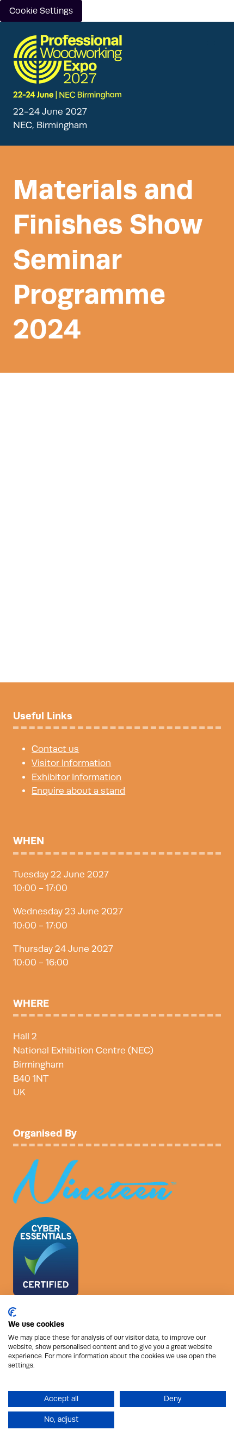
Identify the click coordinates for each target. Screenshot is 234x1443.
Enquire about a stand (78, 791)
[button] (211, 44)
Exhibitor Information (76, 777)
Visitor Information (71, 763)
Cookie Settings (41, 11)
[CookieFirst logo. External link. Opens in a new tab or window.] (12, 1312)
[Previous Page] (104, 645)
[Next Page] (130, 645)
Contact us (55, 749)
